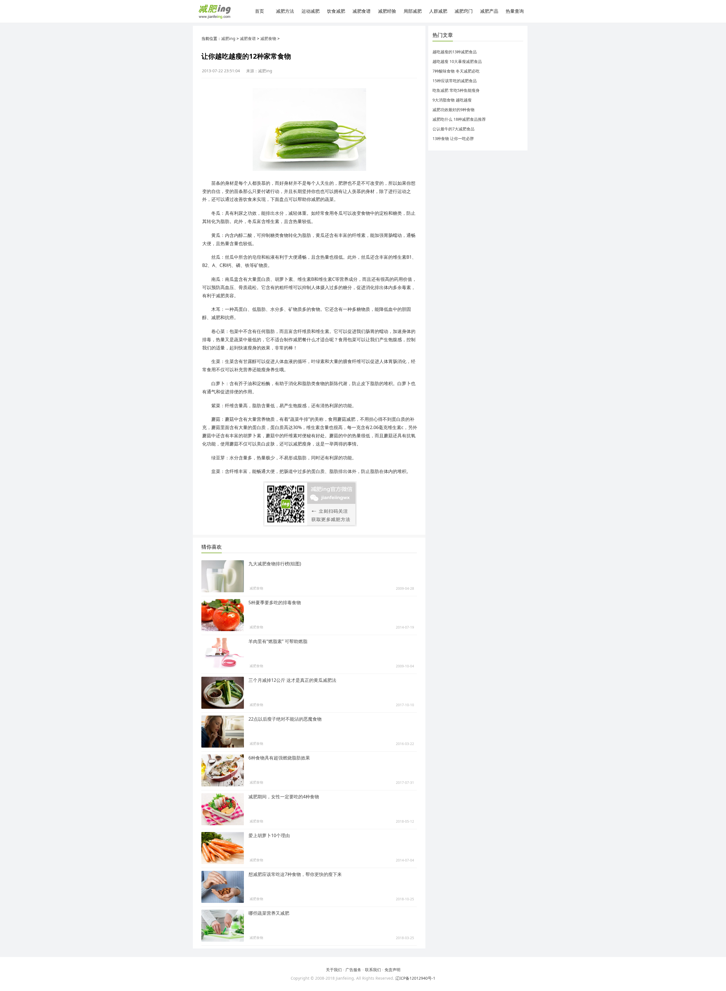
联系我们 (373, 969)
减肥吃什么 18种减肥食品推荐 (459, 119)
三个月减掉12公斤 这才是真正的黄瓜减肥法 (292, 680)
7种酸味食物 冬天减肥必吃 (456, 71)
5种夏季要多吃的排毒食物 (274, 602)
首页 (259, 11)
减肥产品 (489, 11)
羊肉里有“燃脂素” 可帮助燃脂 (277, 641)
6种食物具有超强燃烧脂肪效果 (279, 758)
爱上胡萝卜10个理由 (269, 835)
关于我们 (334, 969)
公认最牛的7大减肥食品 (453, 128)
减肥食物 (268, 38)
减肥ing (228, 38)
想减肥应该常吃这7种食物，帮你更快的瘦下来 (295, 874)
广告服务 (353, 969)
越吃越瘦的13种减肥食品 (454, 51)
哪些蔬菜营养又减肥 (268, 913)
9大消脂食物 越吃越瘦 (452, 100)
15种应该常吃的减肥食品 (454, 80)
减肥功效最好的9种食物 (453, 109)
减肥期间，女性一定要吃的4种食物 (283, 796)
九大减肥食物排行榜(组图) (274, 564)
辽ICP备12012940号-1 (415, 978)
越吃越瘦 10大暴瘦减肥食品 (457, 61)
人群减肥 (438, 11)
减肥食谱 (362, 11)
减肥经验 (387, 11)
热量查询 (515, 11)
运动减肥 (310, 11)
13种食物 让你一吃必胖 (453, 138)
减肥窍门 (464, 11)
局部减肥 (413, 11)
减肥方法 (285, 11)
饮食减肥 (336, 11)
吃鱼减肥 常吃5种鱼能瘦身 (456, 90)
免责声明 (392, 969)
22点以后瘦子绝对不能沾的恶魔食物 (285, 719)
